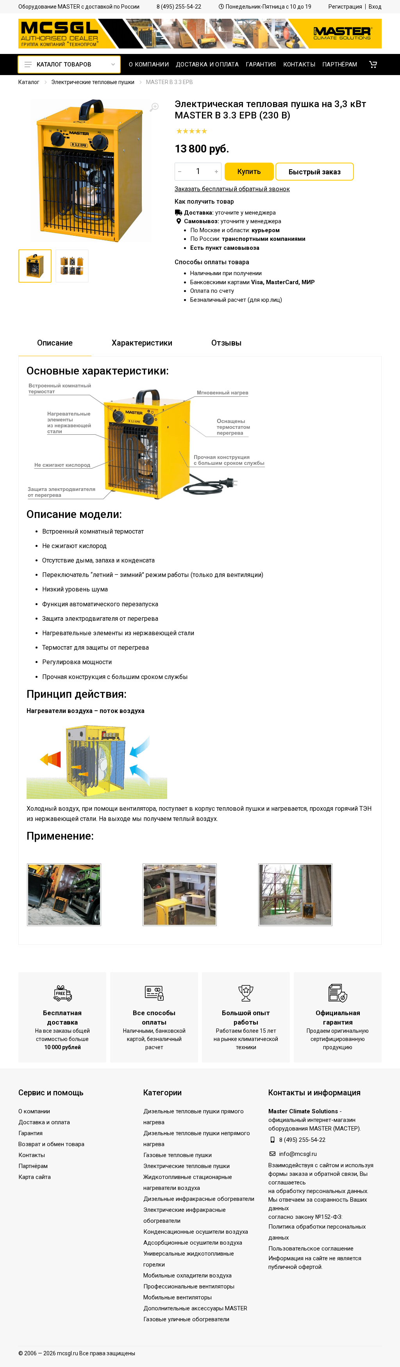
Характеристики (142, 343)
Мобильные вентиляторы (177, 1297)
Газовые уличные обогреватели (186, 1319)
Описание (55, 343)
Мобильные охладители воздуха (187, 1275)
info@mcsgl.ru (298, 1153)
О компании (34, 1111)
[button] (373, 64)
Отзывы (226, 343)
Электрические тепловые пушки (92, 82)
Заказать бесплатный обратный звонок (232, 189)
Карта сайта (34, 1177)
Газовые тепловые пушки (177, 1155)
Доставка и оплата (44, 1122)
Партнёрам (33, 1166)
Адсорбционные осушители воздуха (192, 1242)
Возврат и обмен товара (51, 1144)
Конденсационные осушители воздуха (195, 1231)
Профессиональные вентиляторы (188, 1286)
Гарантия (30, 1133)
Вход (375, 6)
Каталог (28, 82)
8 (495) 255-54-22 (179, 6)
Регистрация (345, 6)
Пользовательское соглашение (311, 1248)
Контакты (31, 1155)
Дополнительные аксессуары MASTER (195, 1308)
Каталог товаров (64, 64)
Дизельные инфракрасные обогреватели (198, 1198)
